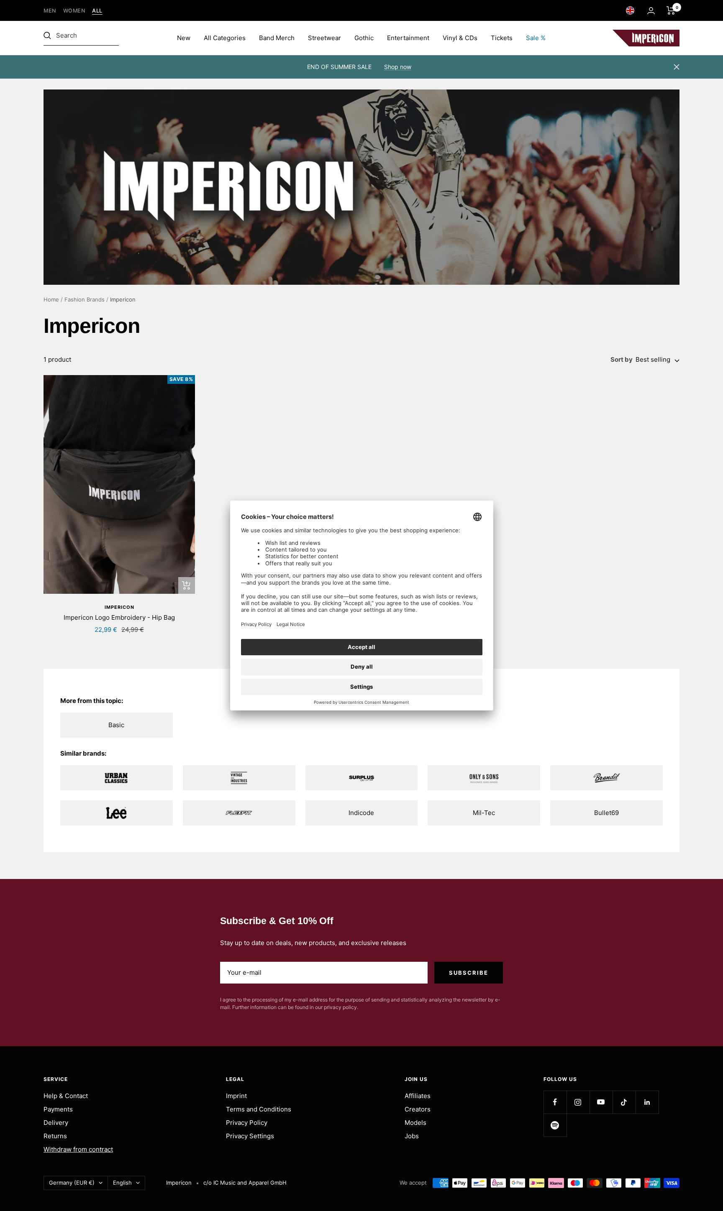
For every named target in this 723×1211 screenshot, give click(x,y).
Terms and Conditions (258, 1109)
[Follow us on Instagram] (578, 1102)
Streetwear (324, 38)
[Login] (651, 10)
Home (51, 299)
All (97, 11)
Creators (418, 1109)
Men (50, 11)
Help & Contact (66, 1096)
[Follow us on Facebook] (555, 1102)
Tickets (502, 38)
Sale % (536, 38)
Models (415, 1123)
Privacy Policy (246, 1123)
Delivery (56, 1123)
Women (74, 11)
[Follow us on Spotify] (555, 1125)
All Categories (225, 38)
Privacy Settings (250, 1136)
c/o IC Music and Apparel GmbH (245, 1182)
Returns (55, 1136)
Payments (58, 1109)
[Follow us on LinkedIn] (647, 1102)
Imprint (236, 1096)
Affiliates (418, 1096)
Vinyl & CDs (460, 38)
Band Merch (277, 38)
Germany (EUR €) (72, 1182)
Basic (116, 725)
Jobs (412, 1136)
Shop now (397, 66)
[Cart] (671, 10)
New (183, 38)
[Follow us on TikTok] (624, 1102)
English (122, 1182)
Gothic (364, 38)
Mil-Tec (484, 813)
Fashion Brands (84, 299)
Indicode (361, 813)
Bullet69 (606, 813)
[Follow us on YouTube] (601, 1102)
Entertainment (408, 38)
